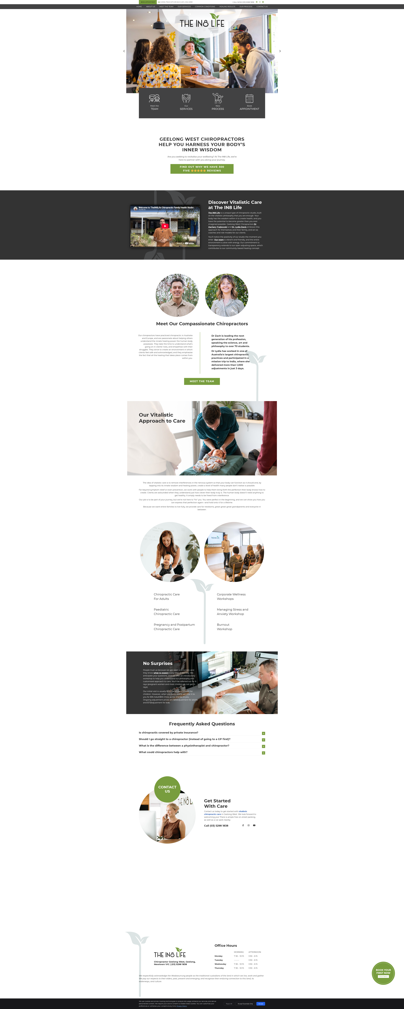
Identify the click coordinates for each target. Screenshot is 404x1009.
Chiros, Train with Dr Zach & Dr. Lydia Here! (176, 2)
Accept (260, 1004)
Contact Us (262, 6)
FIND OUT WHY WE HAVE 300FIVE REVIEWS (202, 169)
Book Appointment (148, 2)
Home (139, 6)
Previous (124, 51)
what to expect (161, 673)
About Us (150, 6)
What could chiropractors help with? (163, 752)
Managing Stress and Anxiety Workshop (232, 612)
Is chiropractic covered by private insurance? (168, 732)
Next (280, 51)
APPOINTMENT (249, 107)
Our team (219, 240)
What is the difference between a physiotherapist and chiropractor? (184, 746)
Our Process (246, 6)
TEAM (154, 107)
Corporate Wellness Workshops (231, 596)
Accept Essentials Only (245, 1004)
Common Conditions (205, 6)
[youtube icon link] (254, 826)
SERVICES (186, 107)
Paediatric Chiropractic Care (167, 612)
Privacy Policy (182, 1006)
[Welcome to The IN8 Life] (202, 26)
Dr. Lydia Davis (239, 227)
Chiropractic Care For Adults (167, 596)
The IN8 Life (214, 213)
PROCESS (218, 107)
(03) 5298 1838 (248, 2)
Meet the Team (166, 6)
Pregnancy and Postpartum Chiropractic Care (174, 627)
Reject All (229, 1004)
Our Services (184, 6)
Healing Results (227, 6)
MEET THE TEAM (202, 381)
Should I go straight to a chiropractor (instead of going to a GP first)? (184, 739)
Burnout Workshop (224, 627)
